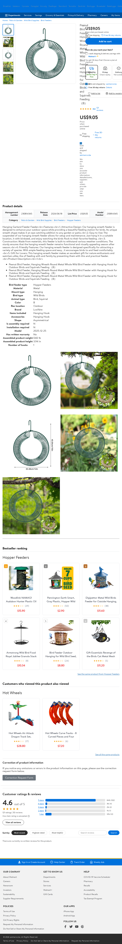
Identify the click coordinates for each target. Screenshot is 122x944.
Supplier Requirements (13, 898)
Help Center (59, 862)
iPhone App (69, 911)
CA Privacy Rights (11, 920)
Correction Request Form (19, 777)
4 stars (41, 803)
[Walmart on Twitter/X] (71, 927)
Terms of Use (9, 911)
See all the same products (107, 754)
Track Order (79, 862)
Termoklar (72, 6)
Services (27, 15)
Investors (7, 889)
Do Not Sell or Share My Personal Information (23, 928)
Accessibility (89, 889)
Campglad (34, 6)
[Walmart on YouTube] (76, 927)
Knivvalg (43, 6)
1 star (41, 814)
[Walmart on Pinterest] (82, 927)
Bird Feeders (46, 20)
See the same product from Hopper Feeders (98, 673)
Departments (14, 15)
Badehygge (111, 6)
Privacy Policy (9, 915)
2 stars (41, 810)
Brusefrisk (7, 6)
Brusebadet (101, 6)
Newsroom (8, 885)
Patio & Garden (15, 20)
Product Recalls (91, 894)
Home (5, 20)
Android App (69, 915)
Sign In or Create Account (33, 862)
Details (109, 87)
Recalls (87, 885)
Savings (38, 15)
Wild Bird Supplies (31, 20)
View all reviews (13, 822)
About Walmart (10, 877)
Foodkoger (53, 6)
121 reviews (99, 109)
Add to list (95, 93)
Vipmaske (25, 6)
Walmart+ (47, 889)
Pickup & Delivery (76, 15)
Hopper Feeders (74, 220)
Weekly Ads (99, 862)
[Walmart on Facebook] (65, 927)
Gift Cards (48, 894)
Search (114, 832)
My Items (115, 15)
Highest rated (38, 832)
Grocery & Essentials (55, 15)
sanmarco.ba (85, 155)
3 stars (41, 807)
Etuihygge (91, 6)
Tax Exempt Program (93, 898)
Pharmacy (92, 15)
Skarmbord (63, 6)
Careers (104, 15)
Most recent (19, 832)
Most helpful (57, 832)
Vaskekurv (16, 6)
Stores (46, 881)
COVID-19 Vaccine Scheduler (97, 877)
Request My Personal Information (18, 924)
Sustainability (9, 894)
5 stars (41, 800)
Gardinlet (81, 6)
